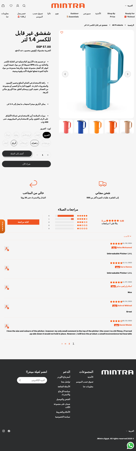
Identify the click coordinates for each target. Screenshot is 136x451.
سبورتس (87, 13)
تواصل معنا (65, 382)
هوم (57, 13)
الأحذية (98, 13)
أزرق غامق (26, 136)
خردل (7, 136)
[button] (129, 5)
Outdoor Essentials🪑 (72, 15)
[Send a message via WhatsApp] (130, 445)
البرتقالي (23, 144)
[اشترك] (20, 380)
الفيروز (47, 135)
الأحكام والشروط (63, 412)
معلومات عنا (5, 15)
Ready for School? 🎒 (129, 15)
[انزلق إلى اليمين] (65, 74)
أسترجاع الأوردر (63, 377)
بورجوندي (45, 144)
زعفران (34, 143)
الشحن (34, 50)
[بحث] (24, 5)
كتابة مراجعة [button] (23, 222)
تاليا (49, 13)
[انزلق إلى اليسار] (127, 74)
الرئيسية (131, 25)
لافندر (37, 136)
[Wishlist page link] (11, 5)
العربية (131, 431)
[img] (116, 243)
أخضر (5, 144)
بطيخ (15, 136)
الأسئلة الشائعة (64, 386)
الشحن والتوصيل (63, 399)
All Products (117, 25)
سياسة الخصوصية (62, 417)
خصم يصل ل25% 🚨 (21, 15)
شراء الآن (26, 164)
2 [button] (69, 344)
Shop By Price (111, 15)
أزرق (14, 143)
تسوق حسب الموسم (38, 15)
